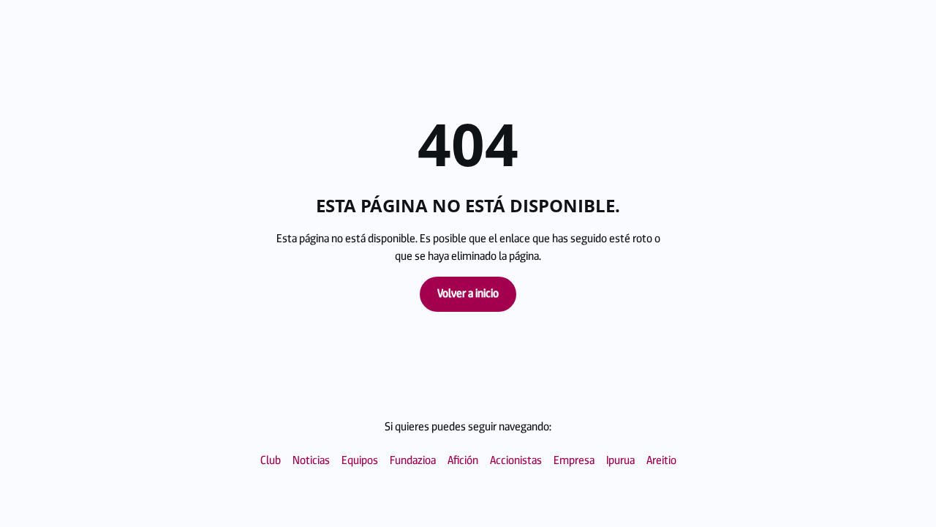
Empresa (574, 460)
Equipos (359, 460)
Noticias (311, 460)
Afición (463, 460)
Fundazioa (413, 460)
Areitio (661, 460)
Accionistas (516, 460)
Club (270, 460)
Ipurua (620, 460)
